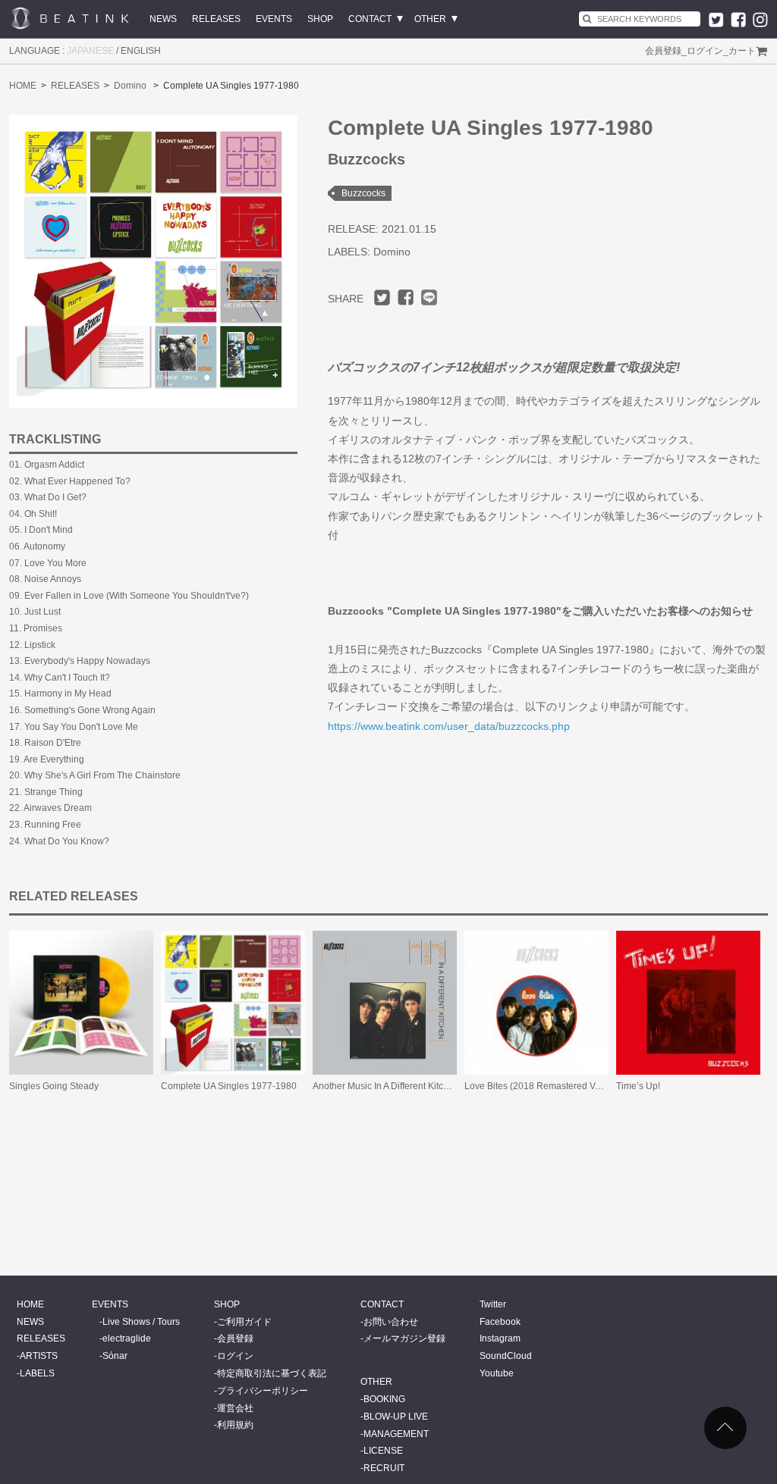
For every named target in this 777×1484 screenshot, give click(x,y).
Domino (130, 85)
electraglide (126, 1338)
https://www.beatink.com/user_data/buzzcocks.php (449, 726)
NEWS (163, 19)
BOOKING (384, 1399)
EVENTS (274, 19)
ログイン (705, 50)
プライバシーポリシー (262, 1390)
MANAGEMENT (396, 1434)
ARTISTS (39, 1356)
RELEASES (216, 19)
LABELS (37, 1373)
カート (742, 50)
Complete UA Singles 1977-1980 (229, 1086)
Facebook (500, 1322)
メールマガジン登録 (404, 1338)
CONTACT (370, 19)
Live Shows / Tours (141, 1322)
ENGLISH (141, 50)
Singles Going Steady (54, 1086)
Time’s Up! (638, 1086)
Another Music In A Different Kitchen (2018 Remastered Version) (444, 1086)
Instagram (500, 1338)
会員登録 (663, 50)
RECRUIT (383, 1468)
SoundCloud (506, 1356)
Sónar (114, 1356)
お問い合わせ (390, 1322)
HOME (22, 85)
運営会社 (235, 1408)
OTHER (430, 19)
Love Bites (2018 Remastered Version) (544, 1086)
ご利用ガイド (244, 1322)
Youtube (497, 1373)
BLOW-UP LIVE (395, 1416)
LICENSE (383, 1450)
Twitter (493, 1304)
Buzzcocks (363, 193)
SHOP (320, 19)
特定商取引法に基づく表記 (271, 1373)
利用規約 (235, 1425)
